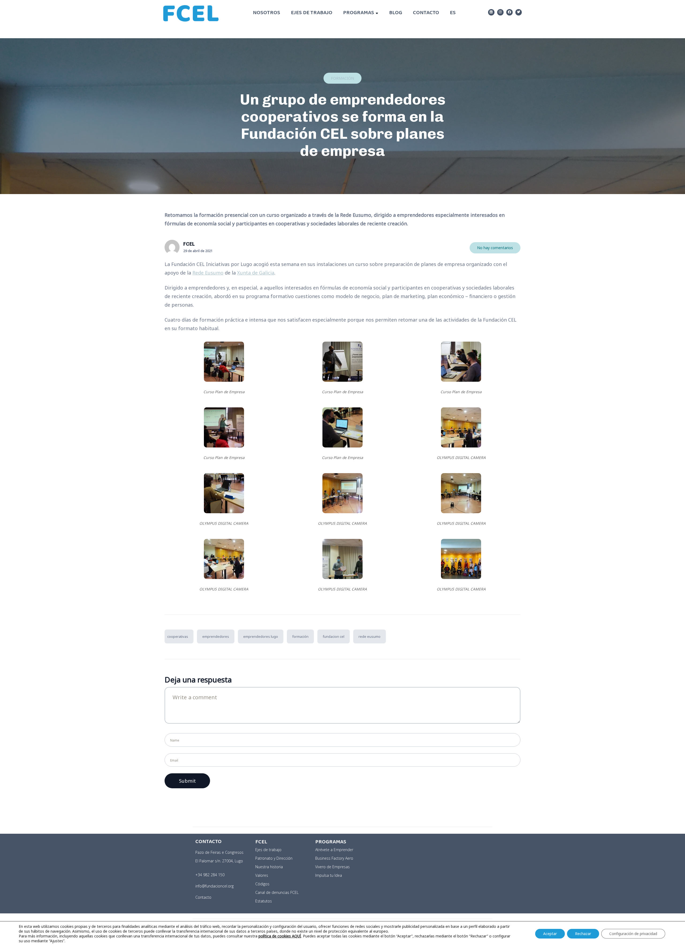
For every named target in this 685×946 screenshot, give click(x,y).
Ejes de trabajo (311, 13)
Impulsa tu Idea (328, 875)
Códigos (262, 883)
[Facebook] (509, 12)
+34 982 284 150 (209, 874)
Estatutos (263, 900)
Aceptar (550, 933)
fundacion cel (333, 636)
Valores (261, 875)
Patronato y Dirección (273, 858)
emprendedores (215, 636)
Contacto (426, 13)
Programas (358, 13)
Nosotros (266, 13)
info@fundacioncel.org (214, 886)
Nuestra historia (269, 866)
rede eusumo (369, 636)
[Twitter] (518, 12)
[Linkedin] (491, 12)
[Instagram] (500, 12)
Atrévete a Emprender (334, 849)
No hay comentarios (495, 248)
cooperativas (177, 636)
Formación (342, 78)
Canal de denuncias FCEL (277, 892)
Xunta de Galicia (255, 272)
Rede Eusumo (207, 272)
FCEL (189, 244)
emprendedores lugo (260, 636)
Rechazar (583, 933)
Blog (395, 13)
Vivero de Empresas (332, 866)
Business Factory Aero (334, 858)
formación (300, 636)
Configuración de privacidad (633, 933)
